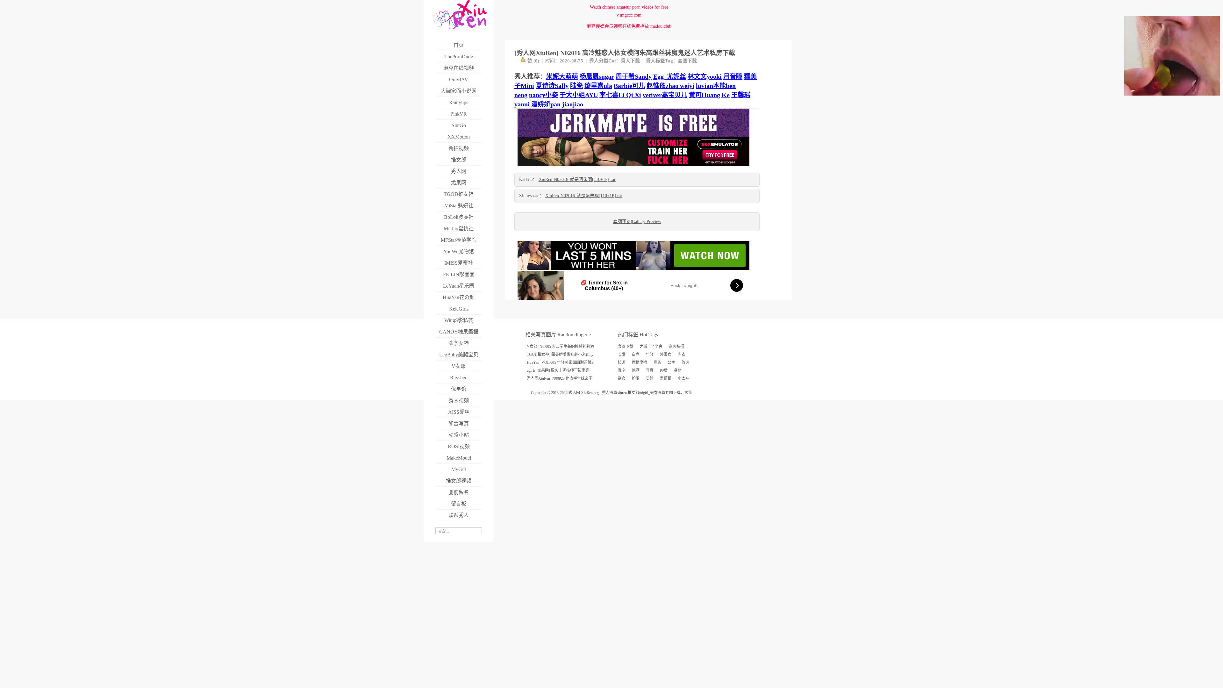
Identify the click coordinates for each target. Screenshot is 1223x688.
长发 (622, 354)
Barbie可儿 (629, 85)
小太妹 (683, 378)
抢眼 (636, 378)
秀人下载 (630, 60)
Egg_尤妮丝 (669, 76)
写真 (650, 370)
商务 (657, 362)
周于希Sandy (634, 76)
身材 (678, 370)
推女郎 (633, 393)
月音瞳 (732, 76)
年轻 (650, 354)
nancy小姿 (543, 94)
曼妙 (650, 378)
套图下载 (687, 60)
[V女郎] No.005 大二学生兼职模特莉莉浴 (560, 346)
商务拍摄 (676, 346)
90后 (664, 370)
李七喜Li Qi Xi (620, 94)
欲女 (622, 378)
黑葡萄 (665, 378)
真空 (622, 370)
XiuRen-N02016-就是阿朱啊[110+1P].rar (577, 179)
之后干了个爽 (651, 346)
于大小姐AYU (579, 94)
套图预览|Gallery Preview (637, 221)
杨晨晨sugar (597, 76)
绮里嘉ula (598, 85)
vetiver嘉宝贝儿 (665, 94)
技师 (622, 362)
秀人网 (574, 393)
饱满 (636, 370)
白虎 (636, 354)
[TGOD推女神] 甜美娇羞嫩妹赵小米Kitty (559, 354)
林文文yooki (705, 76)
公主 (671, 362)
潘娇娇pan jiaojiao (557, 104)
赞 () (533, 60)
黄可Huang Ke (709, 94)
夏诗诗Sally (552, 85)
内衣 (681, 354)
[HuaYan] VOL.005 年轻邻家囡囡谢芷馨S (560, 362)
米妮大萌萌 (562, 76)
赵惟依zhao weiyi (670, 85)
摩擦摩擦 (639, 362)
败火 (685, 362)
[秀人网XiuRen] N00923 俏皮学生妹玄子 (559, 378)
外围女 (665, 354)
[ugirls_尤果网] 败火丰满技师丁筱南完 (557, 370)
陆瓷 (576, 85)
